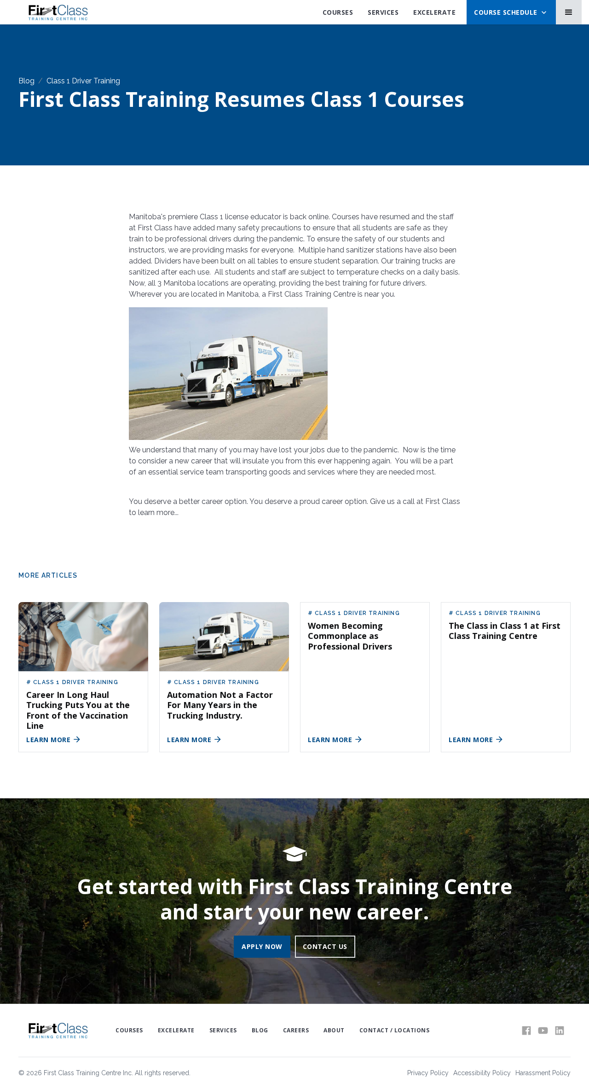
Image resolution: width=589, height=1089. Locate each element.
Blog (26, 80)
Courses (338, 12)
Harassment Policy (543, 1073)
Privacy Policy (428, 1073)
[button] (511, 12)
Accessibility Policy (482, 1073)
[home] (57, 12)
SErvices (383, 12)
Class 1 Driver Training (83, 80)
